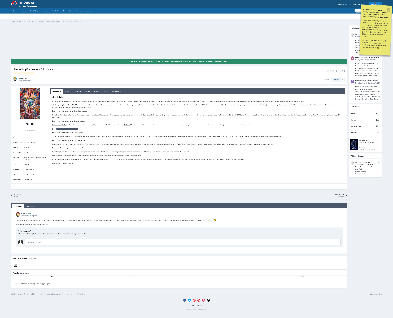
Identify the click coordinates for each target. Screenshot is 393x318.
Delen (326, 79)
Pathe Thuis (181, 144)
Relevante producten (59, 125)
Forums (45, 11)
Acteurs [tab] (67, 91)
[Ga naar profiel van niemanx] (15, 265)
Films (64, 11)
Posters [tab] (97, 91)
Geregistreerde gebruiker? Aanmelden (352, 4)
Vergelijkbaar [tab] (116, 91)
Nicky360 (366, 145)
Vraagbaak (362, 171)
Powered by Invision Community (196, 310)
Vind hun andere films (25, 81)
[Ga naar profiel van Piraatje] (18, 214)
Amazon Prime (179, 105)
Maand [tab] (137, 277)
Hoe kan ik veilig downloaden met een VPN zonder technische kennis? (367, 81)
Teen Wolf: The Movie (366, 142)
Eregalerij (89, 11)
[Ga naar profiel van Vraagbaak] (352, 35)
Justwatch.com (242, 136)
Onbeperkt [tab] (305, 277)
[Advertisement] (48, 42)
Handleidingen (34, 11)
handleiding (366, 45)
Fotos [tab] (106, 91)
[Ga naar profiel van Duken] (15, 79)
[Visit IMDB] (32, 124)
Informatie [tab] (57, 91)
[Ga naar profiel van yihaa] (352, 58)
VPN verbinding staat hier (39, 224)
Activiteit (55, 11)
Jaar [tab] (221, 277)
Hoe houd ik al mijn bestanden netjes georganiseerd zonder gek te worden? (367, 57)
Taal (192, 305)
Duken (24, 78)
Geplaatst (370, 60)
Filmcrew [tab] (78, 91)
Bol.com (127, 125)
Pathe (198, 105)
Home (15, 11)
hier (78, 234)
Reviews (79, 11)
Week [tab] (53, 277)
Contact (199, 305)
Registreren (375, 4)
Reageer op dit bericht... (37, 242)
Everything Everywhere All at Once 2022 (102, 159)
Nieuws (23, 11)
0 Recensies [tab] (30, 206)
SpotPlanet (363, 83)
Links (71, 11)
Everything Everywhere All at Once (67, 105)
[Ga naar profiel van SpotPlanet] (352, 81)
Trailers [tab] (87, 91)
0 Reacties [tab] (18, 206)
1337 (30, 213)
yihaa (361, 60)
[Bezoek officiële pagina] (27, 124)
